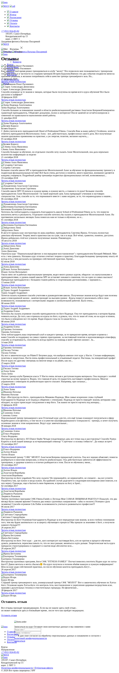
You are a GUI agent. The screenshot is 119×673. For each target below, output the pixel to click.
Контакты (12, 642)
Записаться (19, 641)
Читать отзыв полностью (13, 81)
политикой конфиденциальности (30, 638)
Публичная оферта (44, 668)
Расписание (13, 634)
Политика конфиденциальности (17, 668)
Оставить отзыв (9, 615)
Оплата (10, 639)
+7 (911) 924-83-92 (10, 31)
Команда (17, 62)
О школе (11, 631)
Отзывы (11, 637)
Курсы (10, 64)
